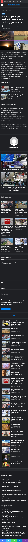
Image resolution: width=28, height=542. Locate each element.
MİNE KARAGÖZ (14, 147)
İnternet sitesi (4, 294)
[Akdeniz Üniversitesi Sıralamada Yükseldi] (6, 420)
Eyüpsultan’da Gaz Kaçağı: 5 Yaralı (16, 448)
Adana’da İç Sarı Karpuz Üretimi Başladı (18, 462)
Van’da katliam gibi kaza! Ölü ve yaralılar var (18, 343)
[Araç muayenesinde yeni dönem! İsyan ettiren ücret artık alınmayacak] (6, 405)
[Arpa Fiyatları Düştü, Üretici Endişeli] (6, 427)
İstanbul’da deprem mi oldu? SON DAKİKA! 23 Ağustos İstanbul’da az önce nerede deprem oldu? (7, 229)
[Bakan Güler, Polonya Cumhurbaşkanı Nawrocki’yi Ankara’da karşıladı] (6, 433)
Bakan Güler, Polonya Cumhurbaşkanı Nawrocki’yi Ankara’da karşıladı (17, 434)
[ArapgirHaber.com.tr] (14, 5)
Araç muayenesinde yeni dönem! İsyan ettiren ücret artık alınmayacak (18, 404)
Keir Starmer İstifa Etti (17, 455)
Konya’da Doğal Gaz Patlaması (20, 227)
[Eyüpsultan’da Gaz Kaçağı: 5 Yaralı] (6, 450)
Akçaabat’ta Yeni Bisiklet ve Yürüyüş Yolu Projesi (6, 247)
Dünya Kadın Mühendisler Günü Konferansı (20, 247)
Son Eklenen (14, 316)
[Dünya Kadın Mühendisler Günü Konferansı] (21, 241)
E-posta (3, 288)
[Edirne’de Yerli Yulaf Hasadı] (6, 330)
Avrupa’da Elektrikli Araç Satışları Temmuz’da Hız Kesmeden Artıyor (18, 322)
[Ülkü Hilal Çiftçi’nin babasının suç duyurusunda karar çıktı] (6, 373)
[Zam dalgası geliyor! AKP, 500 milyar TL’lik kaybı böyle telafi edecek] (6, 366)
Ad (2, 282)
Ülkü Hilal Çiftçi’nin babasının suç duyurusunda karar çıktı (18, 372)
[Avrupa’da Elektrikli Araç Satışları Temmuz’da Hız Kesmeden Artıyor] (6, 323)
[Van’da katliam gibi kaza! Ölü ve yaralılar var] (5, 97)
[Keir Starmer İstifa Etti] (6, 457)
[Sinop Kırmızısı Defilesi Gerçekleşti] (5, 89)
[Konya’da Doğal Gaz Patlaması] (21, 221)
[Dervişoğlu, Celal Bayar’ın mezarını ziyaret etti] (7, 204)
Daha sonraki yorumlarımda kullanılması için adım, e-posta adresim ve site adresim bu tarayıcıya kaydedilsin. (13, 302)
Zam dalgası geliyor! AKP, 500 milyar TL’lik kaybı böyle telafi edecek (18, 365)
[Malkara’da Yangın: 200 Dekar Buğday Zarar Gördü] (6, 443)
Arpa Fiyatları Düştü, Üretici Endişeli (17, 425)
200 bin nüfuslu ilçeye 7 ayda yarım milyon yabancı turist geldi (21, 211)
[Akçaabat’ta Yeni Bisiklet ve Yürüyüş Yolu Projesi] (7, 241)
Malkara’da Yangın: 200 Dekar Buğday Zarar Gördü (18, 442)
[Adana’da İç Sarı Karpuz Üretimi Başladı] (6, 464)
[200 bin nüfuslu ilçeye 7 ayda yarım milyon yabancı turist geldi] (21, 204)
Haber (9, 10)
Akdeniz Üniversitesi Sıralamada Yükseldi (17, 418)
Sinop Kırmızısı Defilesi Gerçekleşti (12, 1)
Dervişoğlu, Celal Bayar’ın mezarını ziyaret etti (6, 210)
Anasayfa (5, 10)
